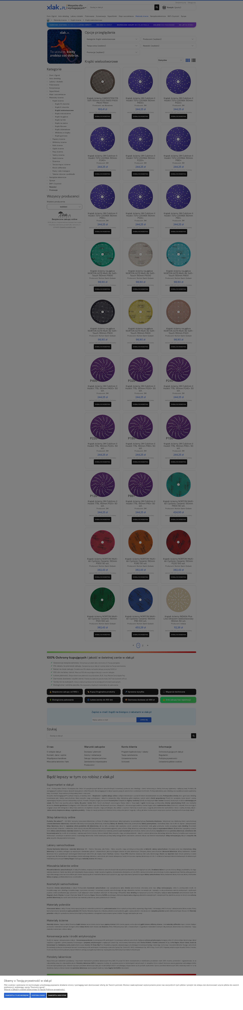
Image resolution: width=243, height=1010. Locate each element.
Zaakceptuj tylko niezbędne (17, 995)
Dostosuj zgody (38, 995)
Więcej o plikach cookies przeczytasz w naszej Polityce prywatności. (34, 989)
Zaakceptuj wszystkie (57, 995)
